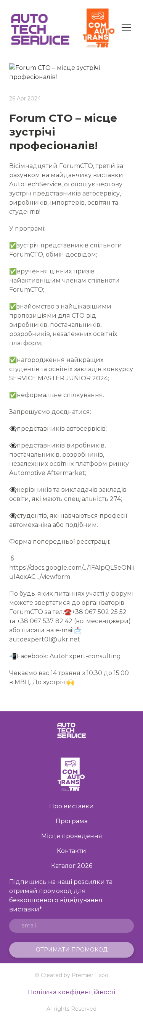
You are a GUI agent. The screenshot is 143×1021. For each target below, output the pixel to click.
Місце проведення (71, 836)
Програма (72, 821)
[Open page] (71, 774)
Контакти (71, 851)
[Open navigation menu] (126, 27)
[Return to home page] (64, 27)
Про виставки (71, 806)
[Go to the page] (71, 730)
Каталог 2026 (71, 865)
